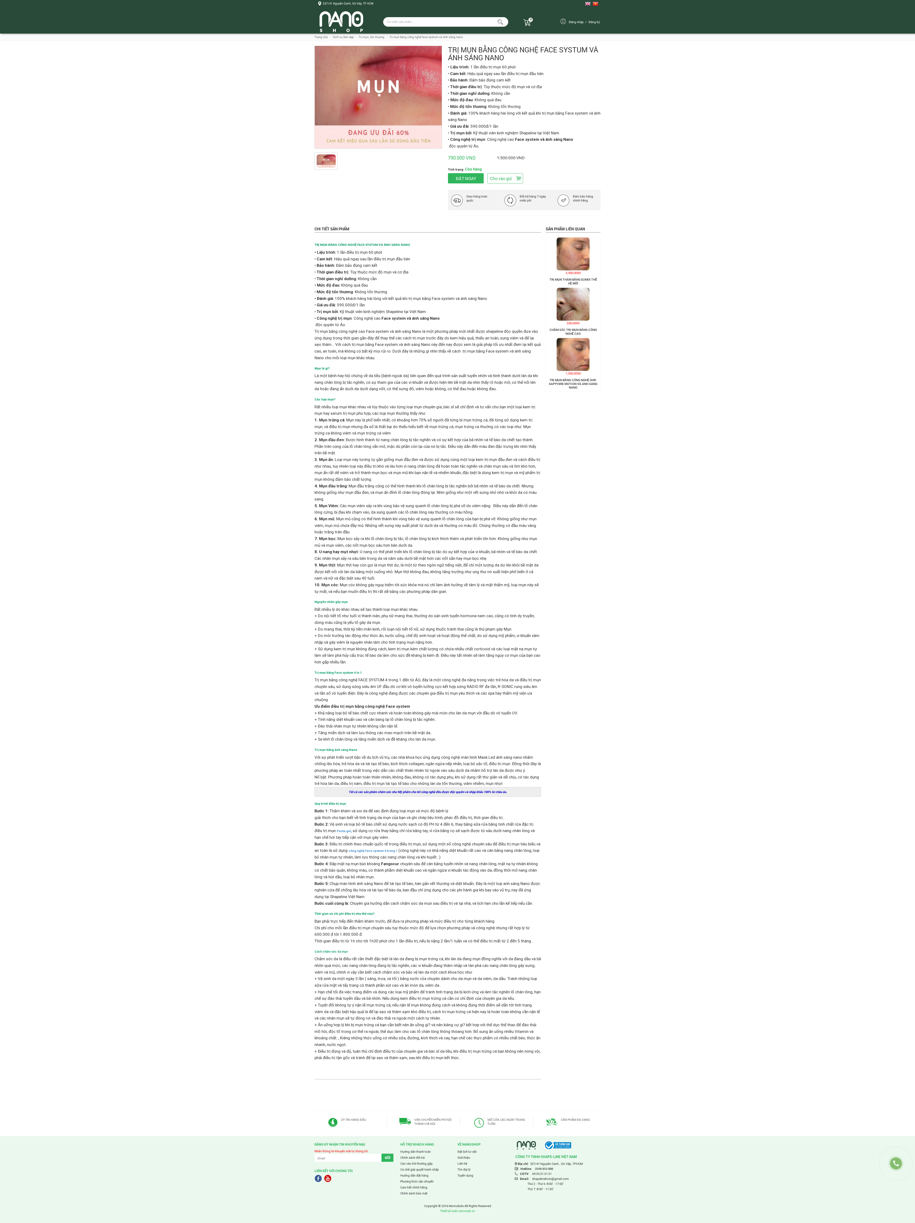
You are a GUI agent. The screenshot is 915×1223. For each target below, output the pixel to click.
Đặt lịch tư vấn (467, 1151)
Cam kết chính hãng (413, 1187)
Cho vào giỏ (501, 178)
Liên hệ (462, 1163)
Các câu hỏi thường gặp (416, 1163)
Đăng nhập (576, 22)
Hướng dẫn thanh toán (415, 1151)
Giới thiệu (464, 1157)
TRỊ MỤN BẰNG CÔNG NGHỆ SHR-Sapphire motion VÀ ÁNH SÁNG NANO (573, 383)
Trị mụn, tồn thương (371, 37)
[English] (589, 3)
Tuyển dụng (465, 1175)
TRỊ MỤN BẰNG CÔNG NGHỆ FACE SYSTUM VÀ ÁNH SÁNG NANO (426, 37)
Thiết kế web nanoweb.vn (457, 1211)
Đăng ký (594, 22)
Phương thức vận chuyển (417, 1181)
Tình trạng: (456, 169)
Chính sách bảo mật (413, 1193)
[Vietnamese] (596, 3)
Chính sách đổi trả (412, 1157)
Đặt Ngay (466, 178)
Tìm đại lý (464, 1169)
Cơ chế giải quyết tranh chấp (419, 1169)
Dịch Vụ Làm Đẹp (343, 37)
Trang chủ (321, 37)
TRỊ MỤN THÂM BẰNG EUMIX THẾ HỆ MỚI (573, 281)
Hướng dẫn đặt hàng (414, 1175)
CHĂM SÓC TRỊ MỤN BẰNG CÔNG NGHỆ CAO (573, 331)
